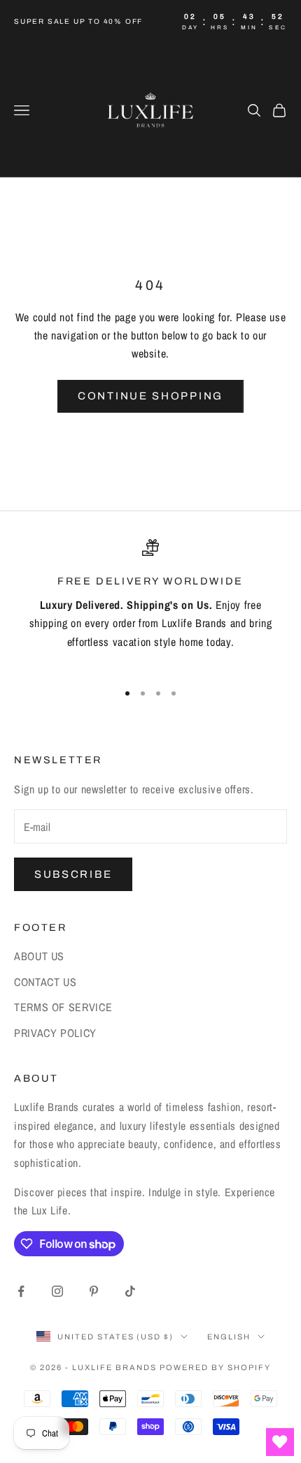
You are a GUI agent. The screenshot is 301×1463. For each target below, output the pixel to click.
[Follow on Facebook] (21, 1291)
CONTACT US (45, 982)
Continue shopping (150, 396)
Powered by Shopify (215, 1367)
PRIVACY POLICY (55, 1033)
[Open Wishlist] (280, 1442)
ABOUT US (39, 956)
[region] (150, 604)
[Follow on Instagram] (57, 1291)
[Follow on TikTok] (130, 1291)
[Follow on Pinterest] (94, 1291)
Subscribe (73, 874)
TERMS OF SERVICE (63, 1007)
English (229, 1336)
